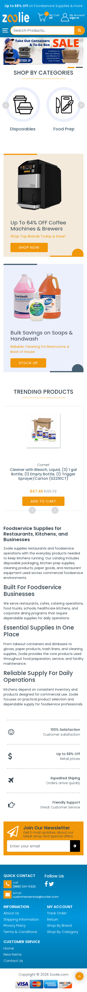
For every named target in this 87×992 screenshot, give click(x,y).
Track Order (57, 913)
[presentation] (5, 105)
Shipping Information (21, 919)
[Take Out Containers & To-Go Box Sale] (43, 51)
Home (8, 948)
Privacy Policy (14, 925)
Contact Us (13, 960)
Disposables (22, 129)
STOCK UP (28, 362)
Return (52, 919)
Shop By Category (62, 931)
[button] (9, 51)
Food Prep (63, 129)
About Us (11, 913)
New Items (12, 954)
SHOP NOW (29, 247)
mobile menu (5, 30)
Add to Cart (43, 501)
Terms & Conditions (20, 931)
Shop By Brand (59, 925)
